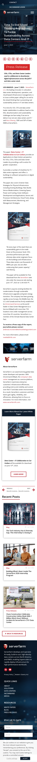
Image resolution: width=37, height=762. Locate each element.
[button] (4, 59)
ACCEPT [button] (25, 758)
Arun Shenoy (10, 120)
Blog (7, 527)
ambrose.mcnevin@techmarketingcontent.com (19, 329)
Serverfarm (24, 277)
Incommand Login (17, 7)
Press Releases (11, 611)
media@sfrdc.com (9, 337)
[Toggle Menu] (32, 12)
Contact (13, 2)
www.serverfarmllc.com (11, 402)
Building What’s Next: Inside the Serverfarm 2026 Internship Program (18, 573)
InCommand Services (12, 304)
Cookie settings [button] (11, 758)
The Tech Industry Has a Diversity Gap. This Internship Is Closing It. (19, 532)
